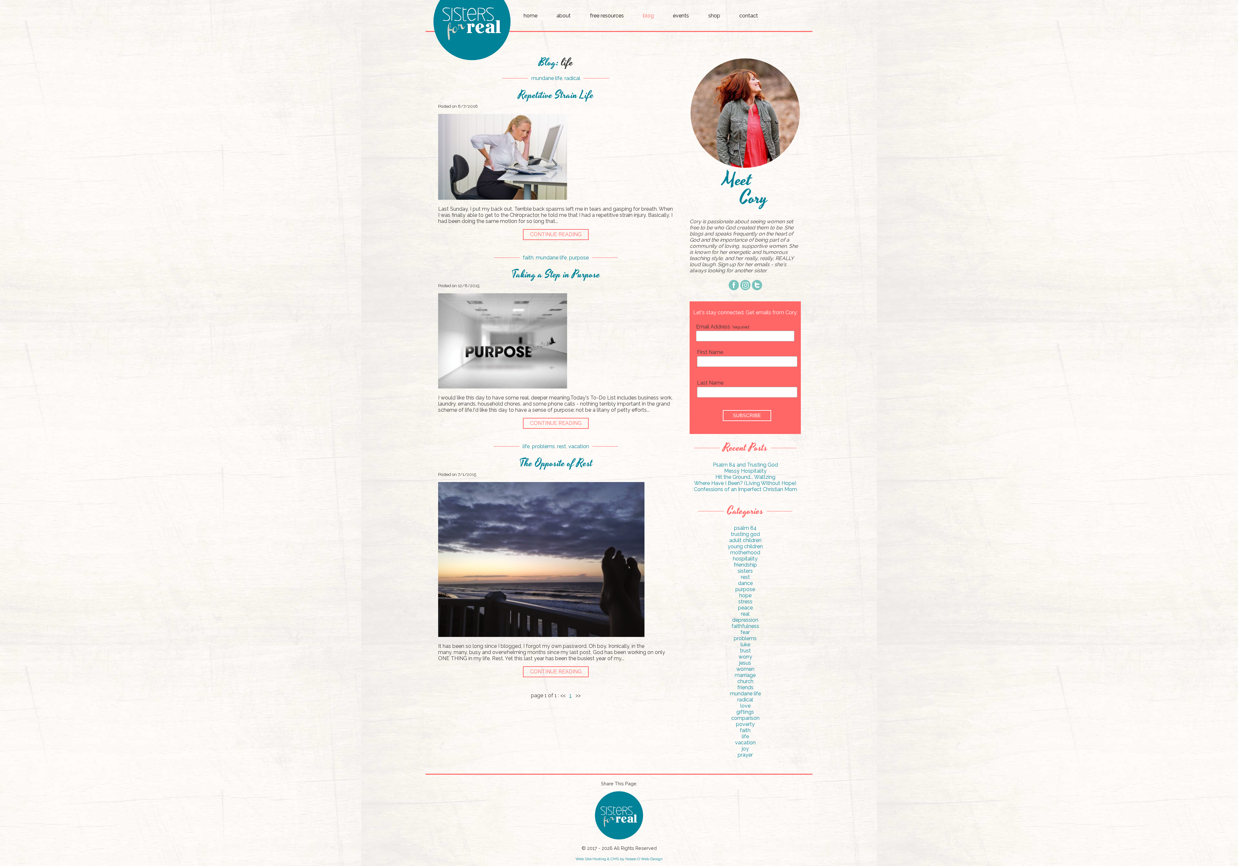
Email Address (722, 327)
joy (745, 749)
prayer (745, 755)
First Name (710, 352)
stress (745, 602)
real (745, 614)
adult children (745, 540)
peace (745, 608)
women (745, 669)
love (745, 706)
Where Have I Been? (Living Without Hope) (745, 483)
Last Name (710, 383)
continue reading (556, 234)
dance (745, 583)
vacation (578, 446)
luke (745, 644)
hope (745, 595)
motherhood (745, 552)
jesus (745, 663)
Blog (648, 16)
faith (528, 258)
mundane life (546, 78)
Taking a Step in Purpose (556, 274)
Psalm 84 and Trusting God (745, 465)
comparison (745, 718)
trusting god (745, 534)
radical (572, 78)
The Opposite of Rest (556, 463)
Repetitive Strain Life (556, 95)
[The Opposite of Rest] (541, 635)
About (563, 16)
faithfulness (745, 626)
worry (745, 657)
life (526, 446)
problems (543, 446)
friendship (745, 565)
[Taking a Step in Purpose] (502, 387)
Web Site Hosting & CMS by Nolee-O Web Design (619, 859)
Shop (714, 16)
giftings (745, 712)
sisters (745, 571)
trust (745, 651)
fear (745, 632)
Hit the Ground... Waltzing (745, 477)
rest (561, 446)
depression (745, 620)
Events (681, 16)
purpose (579, 258)
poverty (745, 724)
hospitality (745, 559)
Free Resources (607, 16)
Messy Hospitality (745, 471)
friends (745, 687)
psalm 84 (745, 528)
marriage (745, 675)
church (745, 681)
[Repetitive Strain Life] (502, 198)
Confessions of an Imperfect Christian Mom (745, 489)
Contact (748, 16)
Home (530, 16)
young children (745, 546)
